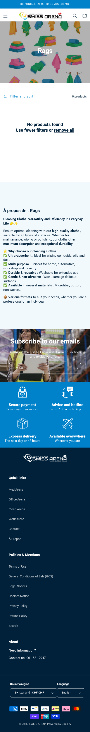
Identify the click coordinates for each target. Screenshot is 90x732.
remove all (64, 130)
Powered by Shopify (59, 724)
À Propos (15, 539)
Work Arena (16, 519)
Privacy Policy (18, 606)
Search (13, 625)
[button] (5, 16)
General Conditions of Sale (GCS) (31, 576)
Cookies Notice (19, 596)
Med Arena (16, 489)
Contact (14, 529)
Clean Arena (17, 509)
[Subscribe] (76, 368)
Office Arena (17, 499)
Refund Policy (18, 616)
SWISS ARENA (38, 724)
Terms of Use (17, 566)
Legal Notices (18, 586)
